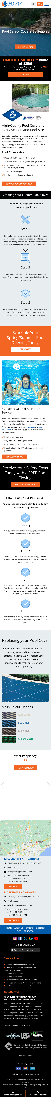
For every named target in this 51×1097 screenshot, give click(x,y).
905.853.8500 (12, 867)
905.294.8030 (12, 901)
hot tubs (31, 427)
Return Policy (20, 1085)
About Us (18, 928)
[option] (25, 783)
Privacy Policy (8, 1085)
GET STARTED (25, 349)
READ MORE (26, 1025)
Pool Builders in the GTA (16, 976)
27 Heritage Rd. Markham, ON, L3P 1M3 (22, 896)
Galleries (40, 928)
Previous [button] (3, 785)
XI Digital (35, 1074)
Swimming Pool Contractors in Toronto (22, 980)
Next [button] (47, 785)
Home (9, 928)
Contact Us (29, 931)
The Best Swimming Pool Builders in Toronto (24, 983)
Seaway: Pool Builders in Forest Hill (20, 964)
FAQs (19, 931)
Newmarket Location (13, 1095)
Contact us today (14, 457)
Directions (13, 887)
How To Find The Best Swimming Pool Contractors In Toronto (20, 969)
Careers (29, 928)
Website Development (20, 1074)
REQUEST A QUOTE (25, 47)
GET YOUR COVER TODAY (25, 484)
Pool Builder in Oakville (16, 973)
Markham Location (38, 1095)
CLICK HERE (25, 75)
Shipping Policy (34, 1085)
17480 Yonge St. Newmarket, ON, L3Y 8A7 (23, 863)
